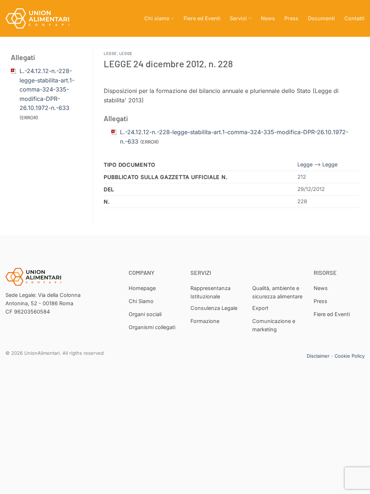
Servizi (238, 18)
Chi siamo (156, 18)
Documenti (321, 18)
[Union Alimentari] (41, 18)
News (268, 18)
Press (291, 18)
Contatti (354, 18)
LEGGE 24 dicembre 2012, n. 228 (168, 63)
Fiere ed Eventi (202, 18)
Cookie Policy (350, 356)
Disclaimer (318, 356)
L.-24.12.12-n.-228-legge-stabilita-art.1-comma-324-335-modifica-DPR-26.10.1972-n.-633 (47, 89)
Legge (110, 53)
